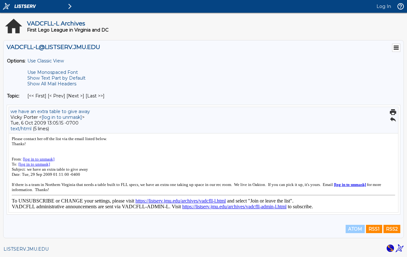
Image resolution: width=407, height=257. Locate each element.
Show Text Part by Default (56, 78)
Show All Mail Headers (51, 84)
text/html (20, 129)
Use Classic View (45, 61)
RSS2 (392, 229)
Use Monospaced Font (52, 72)
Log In (383, 6)
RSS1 (374, 229)
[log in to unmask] (62, 117)
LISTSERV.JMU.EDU (26, 249)
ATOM (355, 229)
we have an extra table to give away (50, 111)
